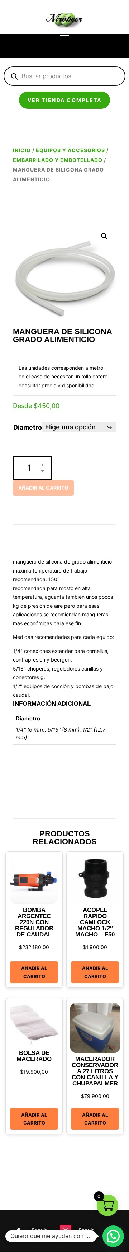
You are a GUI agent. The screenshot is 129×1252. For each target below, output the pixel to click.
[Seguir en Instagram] (65, 1230)
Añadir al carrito (43, 488)
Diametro (27, 427)
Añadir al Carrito (34, 972)
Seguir (39, 1230)
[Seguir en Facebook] (18, 1230)
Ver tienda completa (65, 100)
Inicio (22, 150)
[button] (104, 236)
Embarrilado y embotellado (57, 160)
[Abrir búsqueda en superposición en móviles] (64, 76)
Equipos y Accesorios (70, 150)
